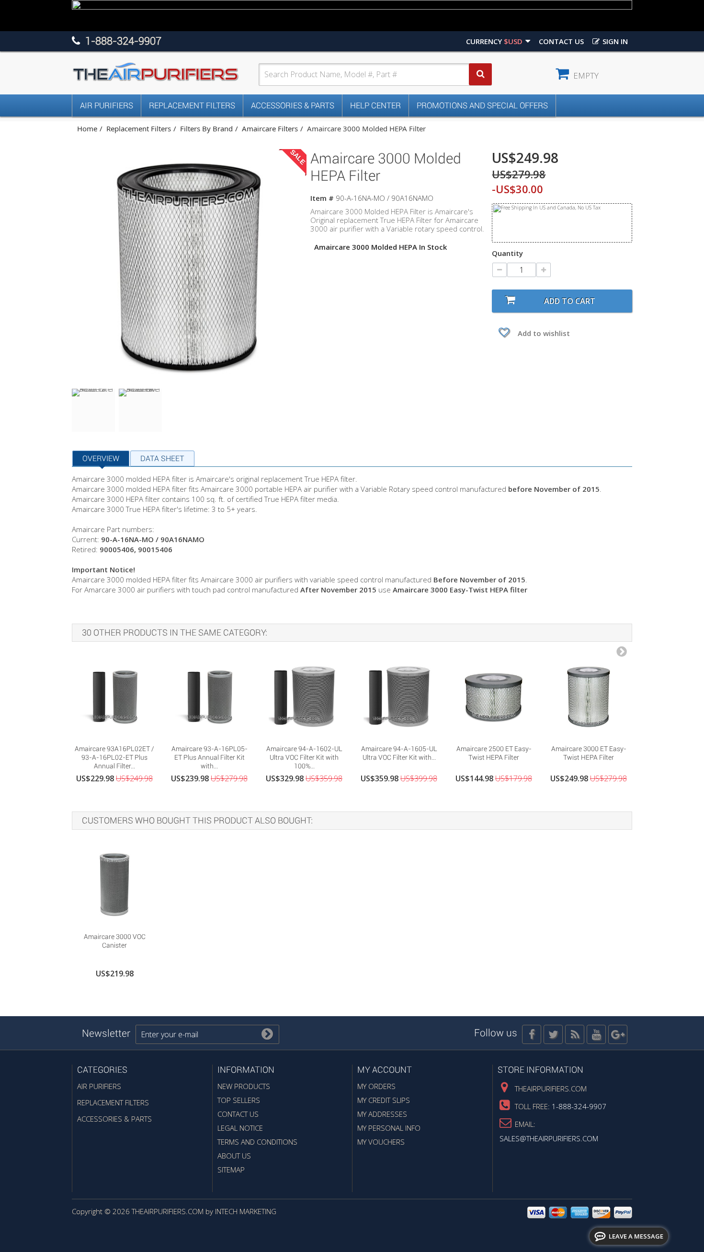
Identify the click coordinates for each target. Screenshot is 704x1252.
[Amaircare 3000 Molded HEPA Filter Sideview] (140, 410)
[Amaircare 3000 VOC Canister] (114, 884)
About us (234, 1155)
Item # (322, 198)
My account (384, 1070)
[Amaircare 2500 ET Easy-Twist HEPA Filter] (493, 696)
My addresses (382, 1114)
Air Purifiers (106, 105)
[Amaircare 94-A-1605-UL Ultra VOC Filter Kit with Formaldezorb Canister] (399, 696)
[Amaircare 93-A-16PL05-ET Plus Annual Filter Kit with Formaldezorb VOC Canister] (209, 696)
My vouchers (381, 1142)
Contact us (561, 41)
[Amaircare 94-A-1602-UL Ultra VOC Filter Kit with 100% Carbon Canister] (304, 696)
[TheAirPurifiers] (165, 72)
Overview (100, 458)
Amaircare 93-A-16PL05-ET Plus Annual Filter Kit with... (209, 757)
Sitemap (231, 1169)
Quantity (507, 253)
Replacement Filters (192, 105)
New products (243, 1086)
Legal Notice (240, 1128)
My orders (376, 1086)
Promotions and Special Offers (482, 105)
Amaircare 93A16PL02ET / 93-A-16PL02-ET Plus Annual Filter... (114, 757)
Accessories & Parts (292, 105)
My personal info (388, 1128)
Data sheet (162, 458)
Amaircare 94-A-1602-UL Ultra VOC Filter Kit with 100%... (304, 757)
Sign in (614, 41)
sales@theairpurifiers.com (549, 1138)
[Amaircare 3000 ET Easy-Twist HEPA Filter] (588, 696)
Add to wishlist (543, 333)
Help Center (375, 105)
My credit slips (383, 1100)
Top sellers (238, 1100)
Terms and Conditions (257, 1142)
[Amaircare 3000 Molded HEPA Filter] (93, 410)
